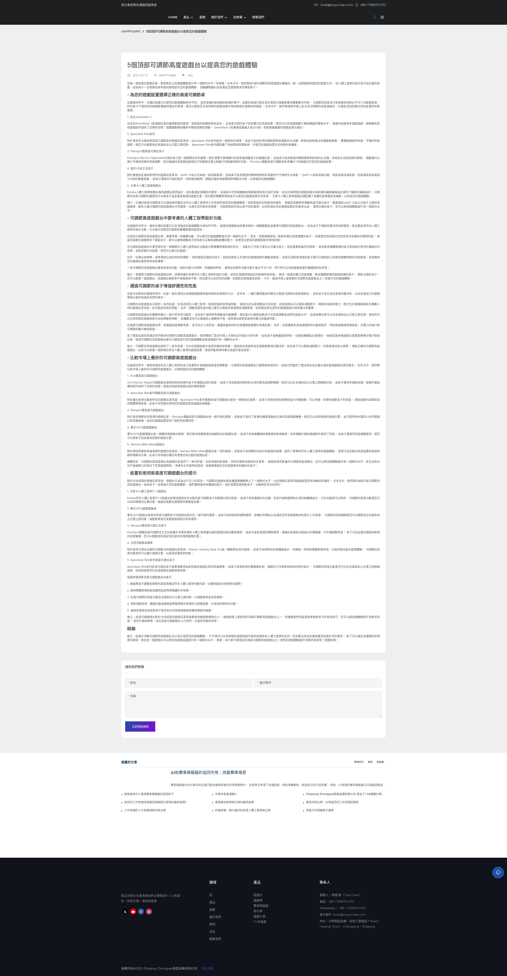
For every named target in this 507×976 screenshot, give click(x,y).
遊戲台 (258, 895)
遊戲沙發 (259, 916)
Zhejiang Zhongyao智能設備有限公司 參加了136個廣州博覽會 (346, 794)
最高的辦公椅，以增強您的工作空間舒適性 (332, 802)
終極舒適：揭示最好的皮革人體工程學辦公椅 (243, 810)
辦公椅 (258, 911)
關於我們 (215, 917)
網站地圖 (206, 968)
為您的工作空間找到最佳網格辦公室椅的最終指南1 (155, 802)
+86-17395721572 (372, 5)
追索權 (380, 762)
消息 (212, 931)
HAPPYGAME (131, 31)
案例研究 (359, 762)
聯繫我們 (215, 939)
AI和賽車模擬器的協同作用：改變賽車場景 (208, 772)
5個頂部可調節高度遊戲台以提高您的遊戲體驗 (176, 31)
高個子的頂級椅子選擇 (320, 810)
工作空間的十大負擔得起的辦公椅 (145, 810)
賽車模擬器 (261, 906)
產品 (212, 902)
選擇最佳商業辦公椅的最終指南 (234, 802)
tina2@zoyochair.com (336, 5)
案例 (370, 762)
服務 (212, 910)
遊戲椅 (258, 900)
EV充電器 (260, 922)
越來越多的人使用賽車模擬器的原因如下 (149, 794)
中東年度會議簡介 (226, 794)
